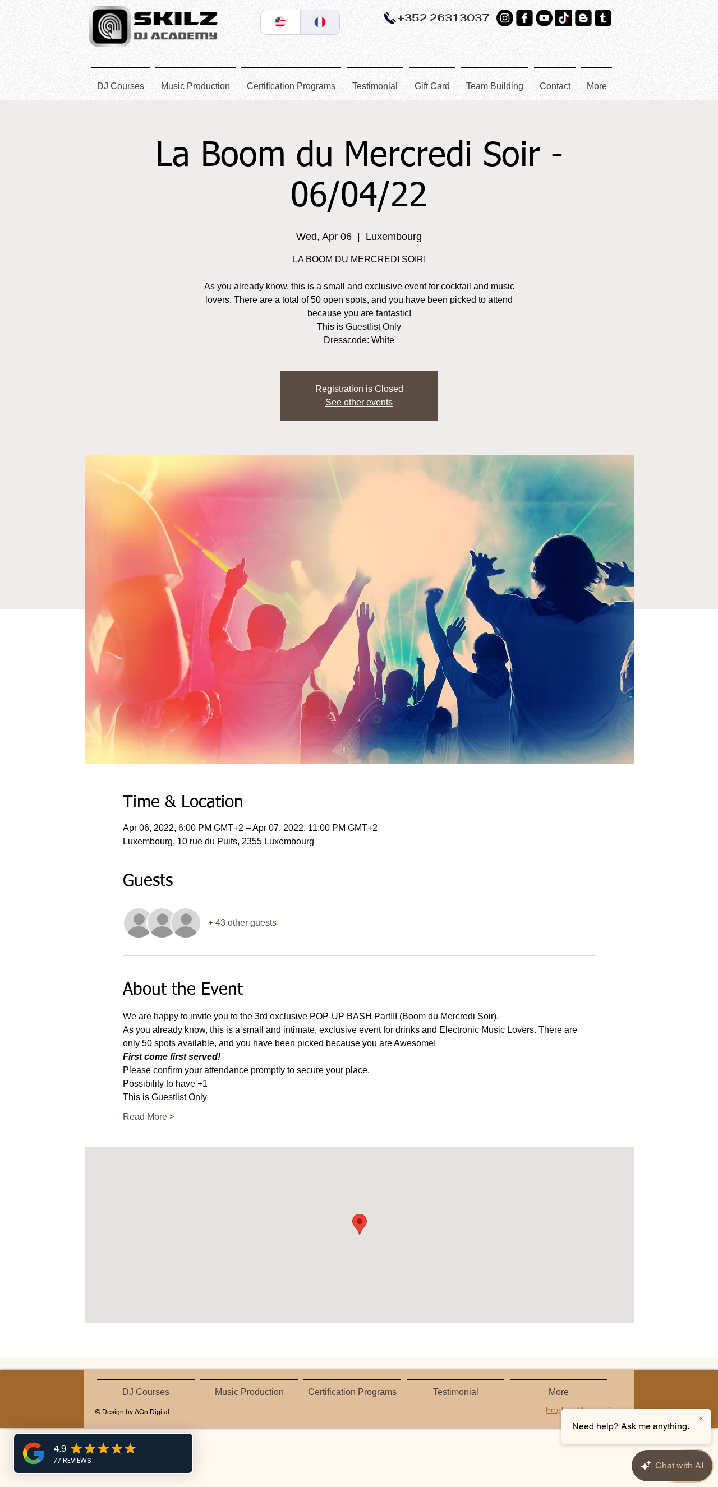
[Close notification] (701, 1419)
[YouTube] (544, 18)
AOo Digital (152, 1412)
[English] (280, 22)
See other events (359, 402)
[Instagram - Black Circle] (504, 18)
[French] (320, 22)
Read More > (148, 1116)
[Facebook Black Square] (524, 18)
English (560, 1410)
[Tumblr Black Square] (603, 18)
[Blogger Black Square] (583, 18)
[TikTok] (563, 18)
